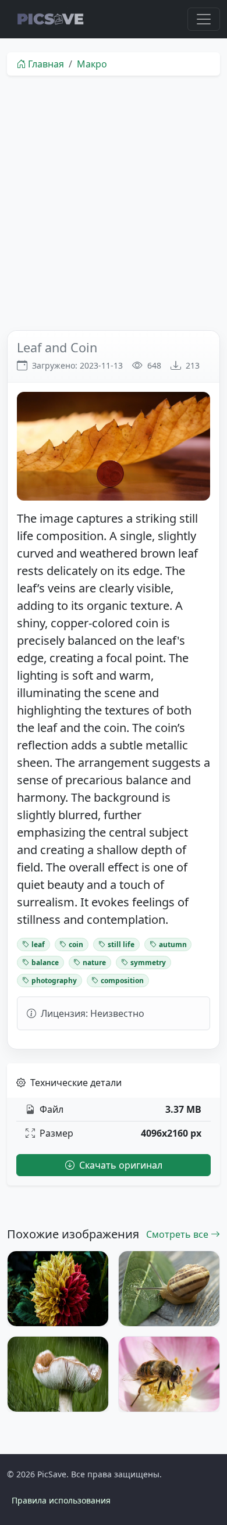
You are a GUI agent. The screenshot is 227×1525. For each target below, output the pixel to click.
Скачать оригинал (119, 1165)
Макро (92, 64)
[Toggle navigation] (203, 19)
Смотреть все (178, 1234)
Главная (46, 64)
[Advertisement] (113, 203)
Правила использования (61, 1500)
